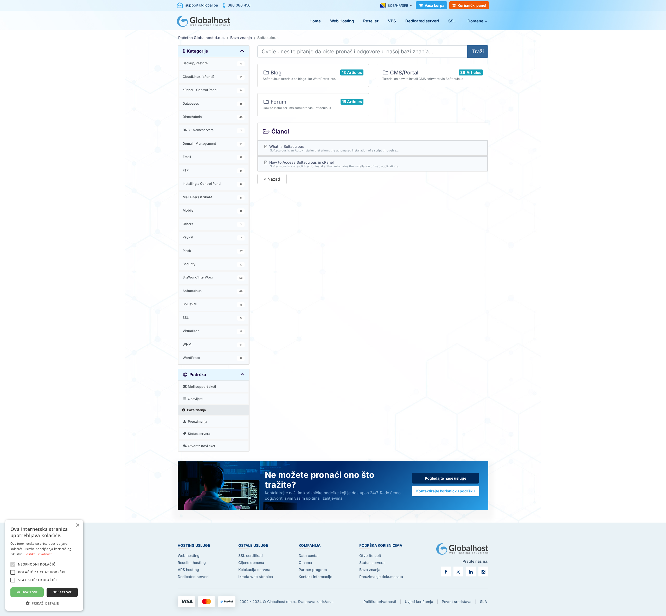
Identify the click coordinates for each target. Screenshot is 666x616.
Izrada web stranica (255, 576)
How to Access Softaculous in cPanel (334, 164)
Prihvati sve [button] (27, 592)
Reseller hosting (192, 562)
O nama (305, 562)
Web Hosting (342, 20)
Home (315, 20)
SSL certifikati (250, 555)
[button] (44, 603)
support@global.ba (201, 5)
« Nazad (272, 179)
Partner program (313, 569)
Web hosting (189, 555)
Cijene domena (251, 562)
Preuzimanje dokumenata (381, 576)
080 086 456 (239, 5)
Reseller (371, 20)
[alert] (44, 565)
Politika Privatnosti (38, 554)
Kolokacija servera (254, 569)
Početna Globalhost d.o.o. (201, 37)
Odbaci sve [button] (62, 592)
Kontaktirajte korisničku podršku (445, 491)
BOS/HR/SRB (398, 5)
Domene (475, 20)
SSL (452, 20)
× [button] (77, 525)
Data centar (309, 555)
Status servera (372, 562)
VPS (392, 20)
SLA (483, 601)
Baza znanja (241, 37)
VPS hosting (188, 569)
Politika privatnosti (379, 601)
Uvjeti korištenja (419, 601)
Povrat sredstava (456, 601)
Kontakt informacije (315, 576)
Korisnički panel (472, 5)
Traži (478, 51)
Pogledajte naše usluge (445, 478)
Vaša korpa (434, 5)
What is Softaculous (333, 148)
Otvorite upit (370, 555)
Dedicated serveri (422, 20)
